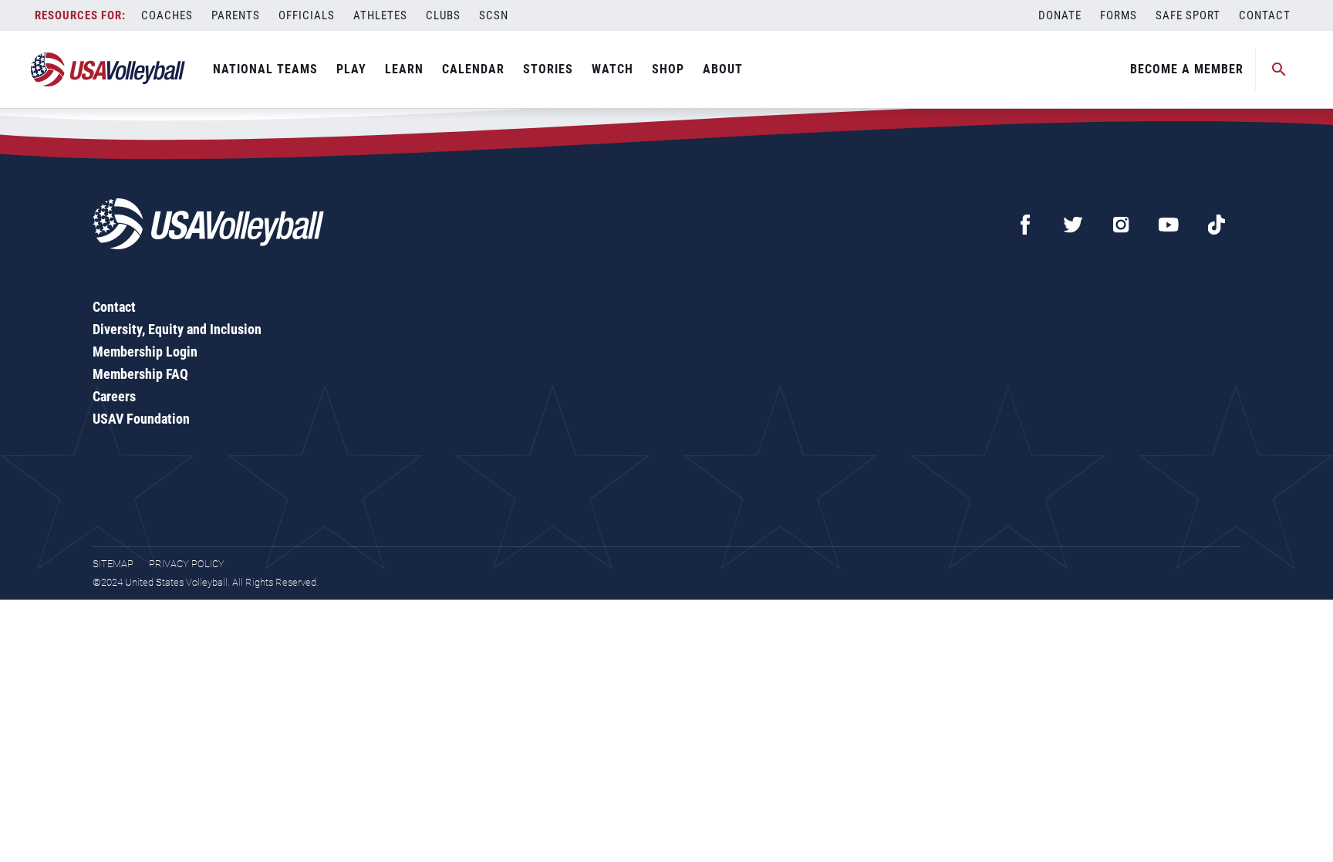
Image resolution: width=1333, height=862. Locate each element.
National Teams (265, 69)
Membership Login (145, 351)
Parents (235, 15)
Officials (306, 15)
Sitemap (113, 564)
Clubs (443, 15)
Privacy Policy (186, 564)
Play (351, 69)
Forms (1118, 15)
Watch (612, 69)
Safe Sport (1188, 15)
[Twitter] (1073, 225)
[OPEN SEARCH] (1279, 69)
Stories (548, 69)
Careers (114, 396)
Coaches (167, 15)
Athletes (380, 15)
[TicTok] (1216, 225)
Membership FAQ (140, 374)
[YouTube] (1169, 225)
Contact (1265, 15)
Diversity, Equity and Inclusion (177, 329)
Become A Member (1187, 69)
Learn (404, 69)
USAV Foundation (141, 419)
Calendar (473, 69)
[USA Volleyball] (108, 69)
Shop (668, 69)
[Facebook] (1025, 225)
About (723, 69)
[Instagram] (1121, 225)
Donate (1060, 15)
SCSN (493, 15)
